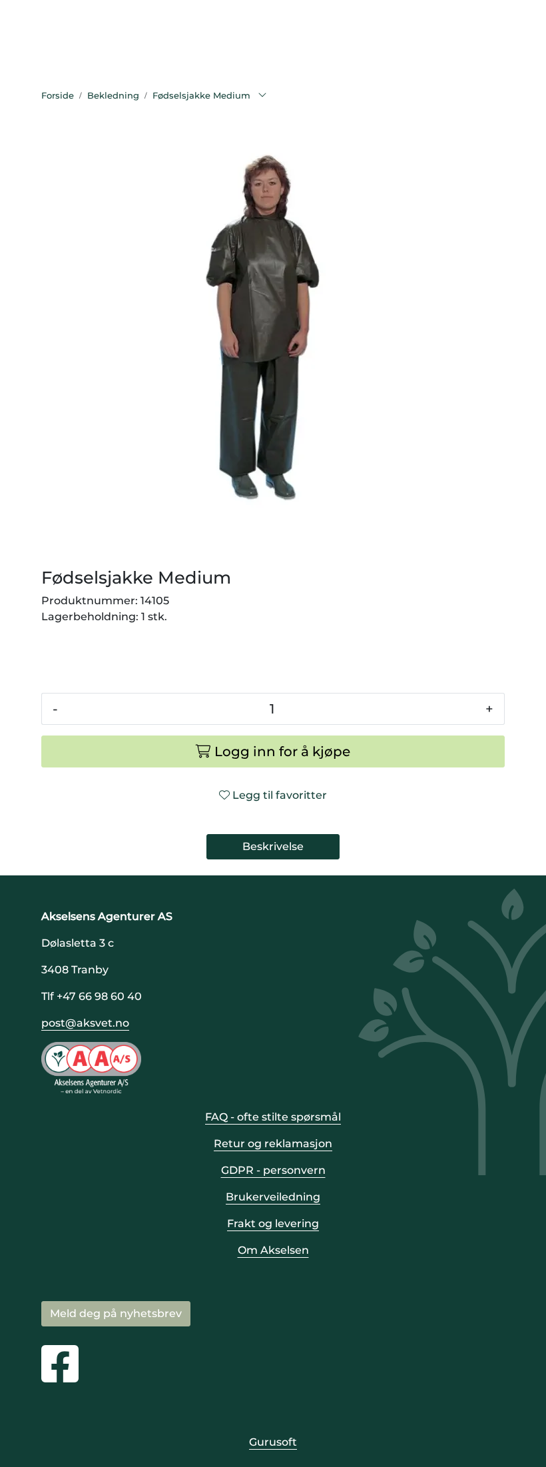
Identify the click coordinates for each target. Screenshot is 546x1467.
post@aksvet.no (85, 1023)
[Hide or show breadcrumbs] (262, 96)
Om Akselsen (273, 1250)
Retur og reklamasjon (273, 1143)
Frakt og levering (273, 1223)
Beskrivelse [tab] (273, 846)
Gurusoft (273, 1442)
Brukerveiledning (273, 1197)
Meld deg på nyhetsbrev (116, 1313)
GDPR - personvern (273, 1170)
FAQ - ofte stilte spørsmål (273, 1117)
